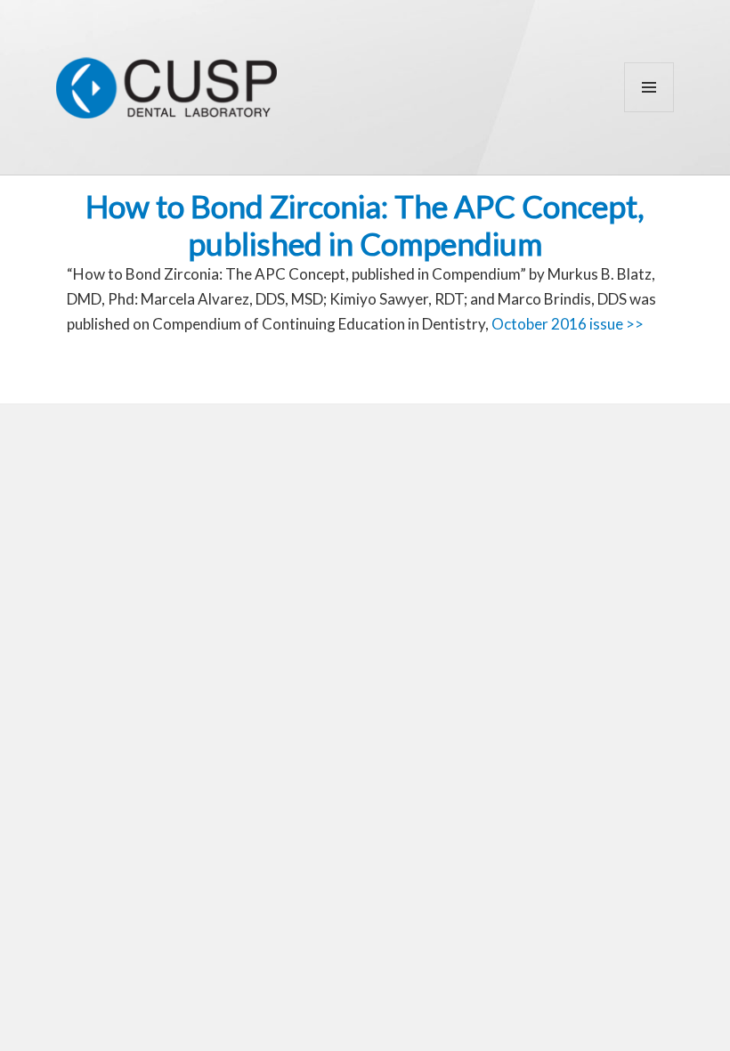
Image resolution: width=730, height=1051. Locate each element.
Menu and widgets (649, 111)
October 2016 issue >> (567, 323)
